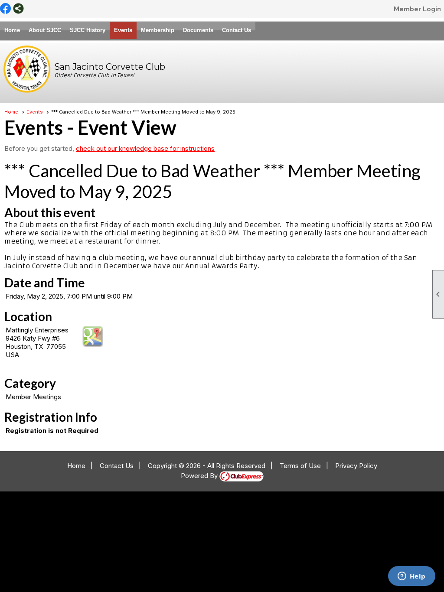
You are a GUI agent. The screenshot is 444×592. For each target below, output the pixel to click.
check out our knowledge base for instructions (145, 148)
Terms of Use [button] (300, 466)
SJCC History (87, 30)
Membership (157, 30)
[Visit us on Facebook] (5, 9)
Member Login (417, 9)
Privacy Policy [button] (356, 466)
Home (12, 30)
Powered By (200, 476)
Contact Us (236, 30)
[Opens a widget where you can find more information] (411, 577)
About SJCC (45, 30)
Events (123, 30)
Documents (198, 30)
